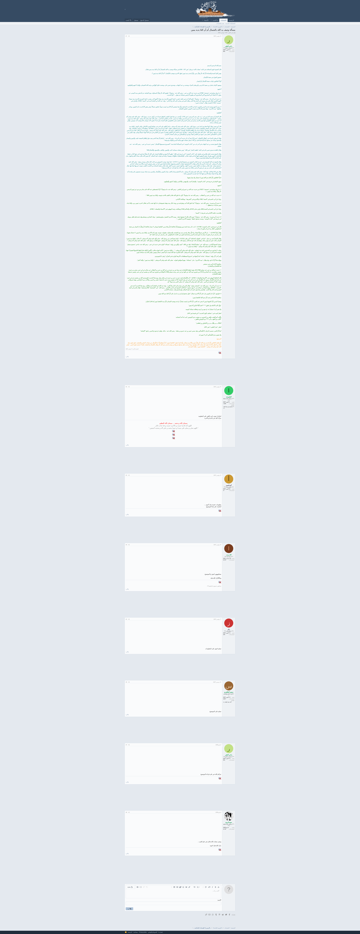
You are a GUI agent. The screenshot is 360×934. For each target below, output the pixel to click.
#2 (126, 387)
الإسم (219, 900)
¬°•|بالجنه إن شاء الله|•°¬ (228, 407)
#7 (126, 745)
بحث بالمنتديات (220, 23)
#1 (126, 36)
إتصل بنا (161, 932)
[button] (211, 20)
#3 (126, 475)
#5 (126, 619)
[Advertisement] (173, 51)
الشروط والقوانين (152, 932)
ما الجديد (215, 20)
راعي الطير (231, 32)
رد (126, 356)
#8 (126, 812)
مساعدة (136, 932)
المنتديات (223, 20)
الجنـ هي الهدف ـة (227, 702)
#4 (126, 545)
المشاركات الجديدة (230, 23)
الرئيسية (231, 20)
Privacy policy (143, 932)
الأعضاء (206, 20)
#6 (126, 682)
